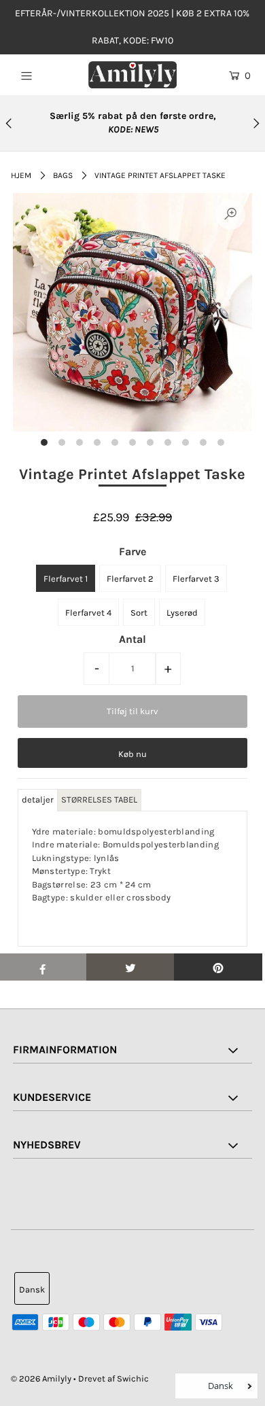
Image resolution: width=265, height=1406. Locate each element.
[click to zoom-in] (230, 215)
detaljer (38, 799)
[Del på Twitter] (130, 967)
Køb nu (132, 754)
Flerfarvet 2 (130, 579)
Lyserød (182, 613)
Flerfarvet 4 (88, 613)
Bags (63, 175)
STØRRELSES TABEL (99, 799)
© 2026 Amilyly (41, 1378)
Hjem (21, 175)
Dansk (32, 1289)
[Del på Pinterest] (218, 967)
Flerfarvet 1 (65, 579)
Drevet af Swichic (113, 1378)
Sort (138, 613)
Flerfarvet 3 (196, 579)
